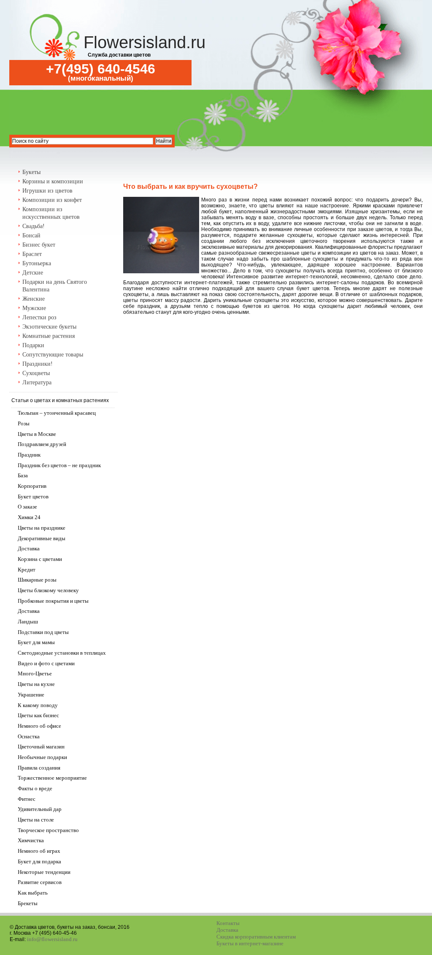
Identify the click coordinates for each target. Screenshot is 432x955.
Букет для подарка (39, 861)
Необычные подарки (42, 757)
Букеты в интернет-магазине (250, 943)
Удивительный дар (40, 809)
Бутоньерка (36, 263)
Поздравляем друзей (42, 444)
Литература (36, 382)
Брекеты (28, 903)
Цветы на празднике (41, 528)
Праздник (29, 455)
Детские (32, 272)
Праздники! (37, 364)
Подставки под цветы (43, 632)
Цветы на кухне (36, 684)
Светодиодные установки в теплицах (62, 653)
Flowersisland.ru (144, 42)
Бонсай (31, 235)
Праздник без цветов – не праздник (59, 465)
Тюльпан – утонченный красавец (57, 413)
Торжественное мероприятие (52, 778)
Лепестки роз (39, 317)
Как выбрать (33, 893)
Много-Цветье (35, 673)
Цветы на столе (36, 819)
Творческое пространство (48, 830)
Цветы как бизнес (38, 715)
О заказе (27, 506)
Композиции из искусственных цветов (51, 213)
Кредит (26, 569)
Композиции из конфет (52, 200)
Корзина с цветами (40, 559)
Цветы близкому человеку (48, 590)
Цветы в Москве (37, 434)
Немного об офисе (39, 726)
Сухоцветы (36, 373)
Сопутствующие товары (52, 354)
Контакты (228, 923)
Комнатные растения (48, 336)
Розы (24, 423)
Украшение (31, 694)
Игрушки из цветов (47, 191)
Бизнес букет (38, 245)
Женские (33, 299)
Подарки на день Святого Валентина (54, 286)
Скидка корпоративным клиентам (256, 936)
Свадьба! (33, 226)
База (23, 475)
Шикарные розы (37, 580)
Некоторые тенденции (44, 872)
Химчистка (31, 840)
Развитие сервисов (40, 882)
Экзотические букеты (49, 327)
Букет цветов (33, 496)
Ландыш (28, 621)
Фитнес (26, 799)
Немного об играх (39, 851)
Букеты (31, 172)
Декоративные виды (41, 538)
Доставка (29, 548)
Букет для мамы (36, 642)
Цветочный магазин (41, 746)
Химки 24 (29, 517)
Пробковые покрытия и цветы (53, 601)
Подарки (33, 345)
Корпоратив (32, 486)
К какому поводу (38, 705)
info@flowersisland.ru (52, 939)
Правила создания (39, 768)
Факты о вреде (35, 788)
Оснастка (29, 736)
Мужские (34, 308)
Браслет (32, 254)
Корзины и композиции (52, 181)
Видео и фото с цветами (46, 663)
